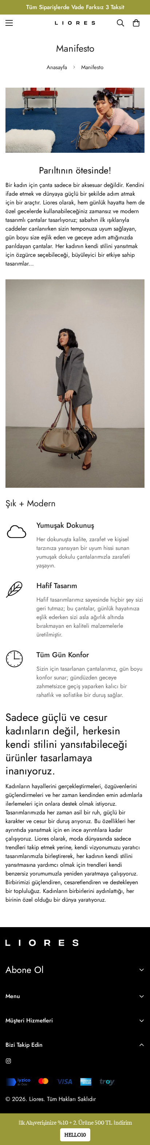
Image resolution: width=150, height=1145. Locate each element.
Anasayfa (57, 67)
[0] (136, 23)
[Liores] (75, 22)
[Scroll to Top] (137, 1106)
